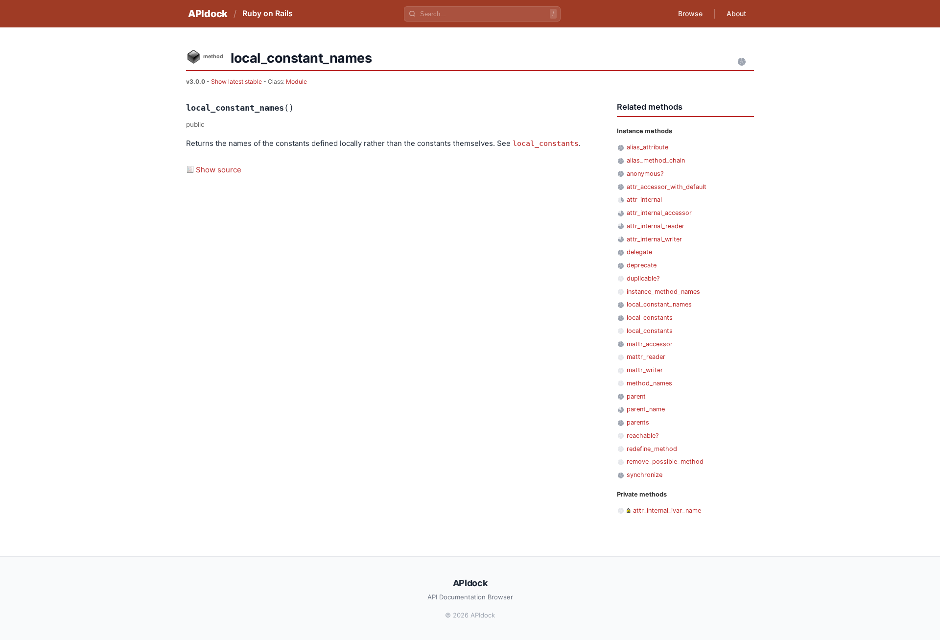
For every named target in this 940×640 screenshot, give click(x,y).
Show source (218, 169)
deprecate (642, 265)
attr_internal (644, 199)
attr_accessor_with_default (666, 186)
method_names (649, 383)
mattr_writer (645, 370)
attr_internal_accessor (659, 212)
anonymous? (645, 173)
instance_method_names (663, 291)
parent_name (646, 409)
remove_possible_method (665, 461)
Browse (690, 13)
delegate (639, 252)
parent (636, 396)
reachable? (642, 435)
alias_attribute (647, 147)
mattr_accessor (650, 344)
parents (638, 422)
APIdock (208, 14)
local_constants (546, 143)
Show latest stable (237, 81)
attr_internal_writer (654, 239)
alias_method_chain (656, 160)
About (736, 13)
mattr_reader (646, 356)
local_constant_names (659, 304)
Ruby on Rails (267, 13)
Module (296, 81)
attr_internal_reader (655, 226)
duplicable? (643, 278)
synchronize (644, 474)
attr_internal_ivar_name (667, 510)
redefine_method (652, 448)
